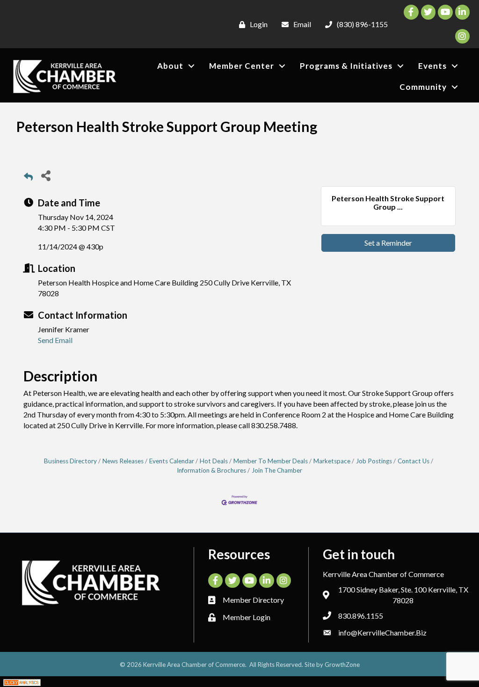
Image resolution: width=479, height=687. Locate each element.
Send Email (55, 340)
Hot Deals (214, 461)
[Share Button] (45, 175)
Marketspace (331, 461)
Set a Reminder (388, 242)
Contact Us (413, 461)
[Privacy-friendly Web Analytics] (22, 681)
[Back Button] (28, 178)
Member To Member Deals (270, 461)
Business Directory (70, 461)
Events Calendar (171, 461)
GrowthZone (342, 664)
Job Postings (374, 461)
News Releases (123, 461)
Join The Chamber (277, 470)
